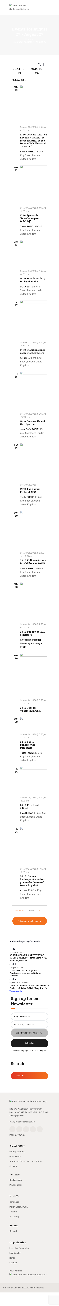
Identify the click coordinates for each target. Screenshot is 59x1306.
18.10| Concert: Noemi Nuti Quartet (32, 423)
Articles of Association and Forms (25, 1161)
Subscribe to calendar (28, 921)
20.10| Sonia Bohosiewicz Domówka (27, 744)
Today (31, 911)
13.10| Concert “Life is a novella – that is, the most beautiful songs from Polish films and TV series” (33, 140)
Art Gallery (14, 1216)
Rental (12, 1258)
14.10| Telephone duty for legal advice (32, 280)
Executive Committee (19, 1248)
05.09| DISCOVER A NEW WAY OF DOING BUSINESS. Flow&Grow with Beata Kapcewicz (28, 958)
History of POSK (17, 1151)
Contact (13, 1166)
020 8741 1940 (35, 1112)
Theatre (13, 1211)
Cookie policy (15, 1180)
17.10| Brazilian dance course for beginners (32, 351)
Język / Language (20, 1050)
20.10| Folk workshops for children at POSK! (33, 562)
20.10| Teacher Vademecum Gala (30, 709)
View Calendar (15, 991)
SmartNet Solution (10, 1287)
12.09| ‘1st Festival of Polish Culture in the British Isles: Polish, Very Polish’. (29, 986)
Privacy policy (15, 1185)
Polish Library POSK (18, 1207)
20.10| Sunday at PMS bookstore (32, 633)
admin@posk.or (16, 1115)
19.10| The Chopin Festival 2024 (30, 490)
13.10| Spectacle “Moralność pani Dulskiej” (30, 218)
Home (28, 39)
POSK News (15, 1156)
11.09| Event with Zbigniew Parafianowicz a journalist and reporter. (25, 973)
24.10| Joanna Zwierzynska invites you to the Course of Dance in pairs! (32, 881)
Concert (13, 1231)
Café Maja (14, 1202)
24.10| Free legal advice (29, 807)
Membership (15, 1253)
